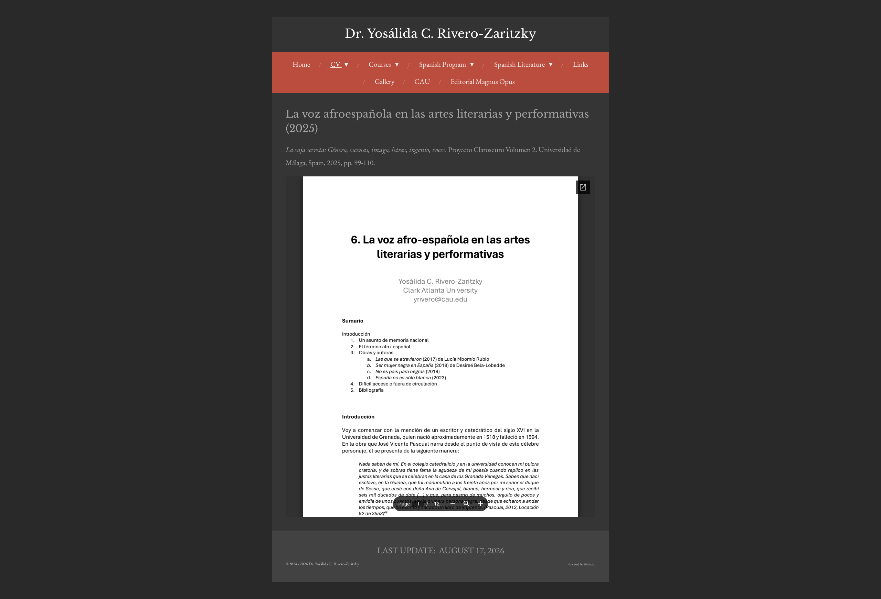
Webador (589, 564)
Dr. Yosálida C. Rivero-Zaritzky (440, 33)
